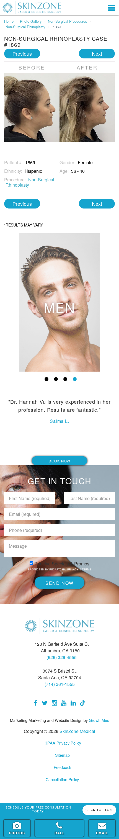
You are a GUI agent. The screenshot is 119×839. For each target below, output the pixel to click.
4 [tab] (75, 379)
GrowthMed (99, 720)
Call (60, 832)
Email (102, 832)
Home (9, 21)
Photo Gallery (31, 21)
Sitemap (62, 755)
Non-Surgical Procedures (67, 21)
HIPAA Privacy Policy (62, 743)
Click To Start (99, 810)
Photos (17, 832)
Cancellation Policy (62, 779)
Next (97, 53)
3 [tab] (65, 379)
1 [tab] (46, 379)
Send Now (59, 583)
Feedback (62, 767)
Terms (86, 569)
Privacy (73, 569)
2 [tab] (56, 379)
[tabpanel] (59, 302)
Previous (22, 53)
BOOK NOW (59, 461)
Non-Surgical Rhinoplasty (25, 26)
